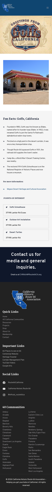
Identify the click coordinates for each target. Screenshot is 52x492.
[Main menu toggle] (47, 7)
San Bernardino (34, 450)
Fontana (6, 453)
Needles (31, 427)
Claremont (7, 436)
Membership (7, 334)
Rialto (30, 447)
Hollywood (7, 468)
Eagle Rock (7, 447)
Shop (5, 328)
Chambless (7, 430)
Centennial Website (10, 354)
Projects (6, 325)
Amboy (5, 412)
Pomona (31, 441)
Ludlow (31, 421)
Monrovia (32, 424)
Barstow (6, 424)
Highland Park (8, 465)
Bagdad (6, 421)
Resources (7, 322)
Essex (5, 450)
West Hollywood (35, 468)
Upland (31, 462)
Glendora (6, 456)
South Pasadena (35, 459)
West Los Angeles (35, 471)
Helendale (7, 462)
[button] (6, 82)
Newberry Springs (35, 430)
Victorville (32, 465)
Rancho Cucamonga (36, 444)
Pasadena (32, 439)
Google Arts (7, 366)
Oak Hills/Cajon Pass (36, 433)
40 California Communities (13, 319)
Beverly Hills (8, 427)
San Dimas (32, 453)
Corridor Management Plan (13, 360)
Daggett (6, 439)
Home (5, 317)
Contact (6, 337)
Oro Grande (33, 436)
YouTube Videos (9, 363)
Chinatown (7, 433)
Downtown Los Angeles (12, 441)
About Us (6, 331)
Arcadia (6, 415)
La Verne (32, 412)
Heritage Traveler (10, 357)
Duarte (5, 444)
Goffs (5, 459)
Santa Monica (33, 456)
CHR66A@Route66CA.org (30, 274)
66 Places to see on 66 (12, 351)
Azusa (5, 418)
